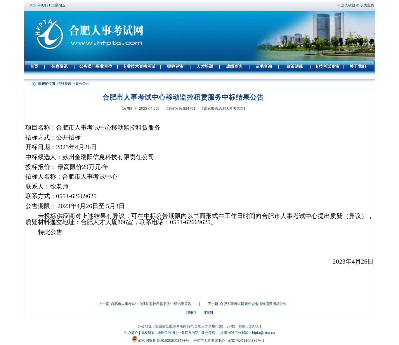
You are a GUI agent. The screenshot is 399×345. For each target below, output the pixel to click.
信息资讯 (59, 66)
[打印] (208, 313)
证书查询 (264, 66)
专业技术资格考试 (139, 66)
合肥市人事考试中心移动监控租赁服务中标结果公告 (151, 304)
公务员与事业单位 (95, 66)
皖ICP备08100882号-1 (246, 341)
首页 (34, 66)
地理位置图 (166, 333)
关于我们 (358, 66)
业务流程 (208, 333)
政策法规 (295, 66)
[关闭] (191, 313)
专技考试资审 (327, 66)
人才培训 (205, 66)
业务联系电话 (188, 333)
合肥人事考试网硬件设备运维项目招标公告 (253, 304)
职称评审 (175, 66)
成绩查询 (234, 66)
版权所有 (148, 333)
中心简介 (131, 333)
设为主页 (367, 5)
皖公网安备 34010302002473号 (164, 341)
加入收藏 (348, 5)
